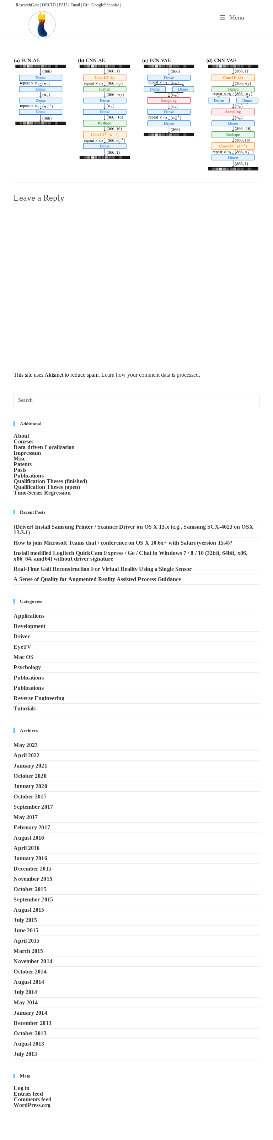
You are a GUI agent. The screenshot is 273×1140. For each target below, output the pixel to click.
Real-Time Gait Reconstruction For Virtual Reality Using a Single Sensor (103, 569)
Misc (19, 459)
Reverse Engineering (39, 698)
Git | (87, 4)
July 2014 (25, 992)
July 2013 (25, 1054)
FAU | (64, 4)
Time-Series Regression (42, 493)
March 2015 (28, 951)
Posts (20, 470)
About (21, 436)
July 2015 (25, 920)
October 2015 (30, 889)
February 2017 (32, 827)
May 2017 (26, 817)
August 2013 (29, 1044)
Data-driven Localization (44, 447)
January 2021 (30, 766)
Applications (29, 616)
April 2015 (26, 941)
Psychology (27, 667)
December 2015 (32, 869)
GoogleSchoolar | (106, 4)
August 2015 (29, 910)
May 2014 (26, 1002)
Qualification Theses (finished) (50, 481)
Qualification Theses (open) (47, 487)
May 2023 (26, 745)
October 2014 (30, 972)
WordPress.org (32, 1105)
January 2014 (30, 1013)
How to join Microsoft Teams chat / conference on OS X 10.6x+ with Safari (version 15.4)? (123, 543)
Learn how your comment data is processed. (150, 375)
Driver (22, 636)
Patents (23, 464)
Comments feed (32, 1099)
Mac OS (23, 657)
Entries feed (28, 1094)
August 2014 (29, 982)
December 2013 (32, 1023)
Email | (76, 4)
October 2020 (30, 776)
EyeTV (22, 647)
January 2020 (30, 786)
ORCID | (50, 4)
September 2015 (33, 899)
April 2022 (26, 755)
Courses (23, 441)
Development (30, 626)
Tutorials (25, 708)
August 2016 (29, 838)
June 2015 (26, 930)
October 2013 (30, 1033)
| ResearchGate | (28, 4)
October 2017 (30, 796)
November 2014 (33, 961)
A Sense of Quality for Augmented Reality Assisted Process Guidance (97, 579)
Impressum (27, 453)
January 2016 (30, 858)
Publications (28, 476)
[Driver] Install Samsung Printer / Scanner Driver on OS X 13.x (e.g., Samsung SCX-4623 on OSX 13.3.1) (133, 529)
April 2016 (26, 848)
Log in (22, 1088)
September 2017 (33, 807)
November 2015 (33, 879)
